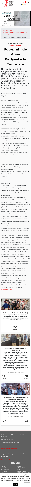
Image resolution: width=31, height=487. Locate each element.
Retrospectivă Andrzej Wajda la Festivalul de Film (15, 399)
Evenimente (19, 45)
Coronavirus (5, 473)
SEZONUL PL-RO (21, 471)
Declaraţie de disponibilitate (9, 448)
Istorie (22, 372)
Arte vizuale (12, 45)
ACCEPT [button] (15, 484)
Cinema (10, 416)
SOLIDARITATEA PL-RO (23, 473)
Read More (27, 482)
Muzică (19, 323)
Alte (3, 466)
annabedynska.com (6, 289)
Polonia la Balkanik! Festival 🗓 (15, 313)
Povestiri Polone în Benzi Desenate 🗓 (15, 349)
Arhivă (4, 468)
